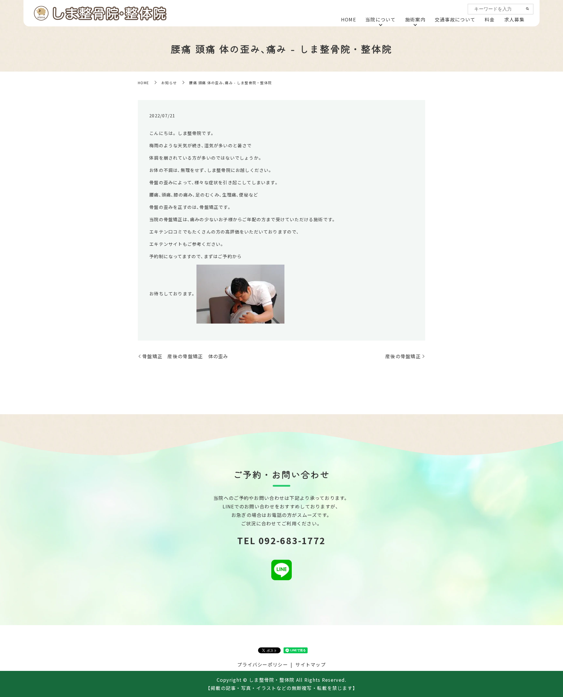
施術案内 (415, 19)
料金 (490, 19)
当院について (380, 19)
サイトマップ (310, 664)
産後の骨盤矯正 (403, 356)
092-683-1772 (292, 540)
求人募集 (514, 19)
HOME (348, 19)
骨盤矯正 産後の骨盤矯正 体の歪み (185, 356)
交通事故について (455, 19)
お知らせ (169, 82)
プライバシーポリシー (262, 664)
